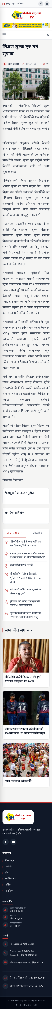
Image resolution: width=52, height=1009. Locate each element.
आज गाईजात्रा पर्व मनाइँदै (21, 565)
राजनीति (8, 867)
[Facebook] (40, 3)
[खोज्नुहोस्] (47, 35)
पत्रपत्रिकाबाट (10, 879)
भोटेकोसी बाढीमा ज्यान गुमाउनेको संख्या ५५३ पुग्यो (25, 592)
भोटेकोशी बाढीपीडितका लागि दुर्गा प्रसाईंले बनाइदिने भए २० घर (25, 544)
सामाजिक (9, 891)
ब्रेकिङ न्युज (9, 861)
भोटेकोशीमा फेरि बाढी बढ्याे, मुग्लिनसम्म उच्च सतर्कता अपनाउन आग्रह (26, 578)
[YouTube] (47, 3)
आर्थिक (8, 885)
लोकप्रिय (37, 533)
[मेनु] (4, 35)
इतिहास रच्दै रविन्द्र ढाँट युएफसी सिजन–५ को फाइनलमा (25, 603)
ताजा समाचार (14, 533)
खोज (7, 873)
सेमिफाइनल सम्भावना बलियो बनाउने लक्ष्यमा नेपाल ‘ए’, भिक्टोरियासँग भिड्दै (27, 556)
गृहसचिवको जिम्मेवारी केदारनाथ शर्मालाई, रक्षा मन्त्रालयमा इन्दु (25, 615)
